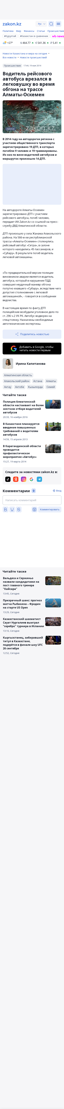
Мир (18, 31)
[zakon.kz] (12, 23)
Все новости (9, 57)
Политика (8, 31)
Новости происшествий (33, 57)
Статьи (41, 31)
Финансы (29, 31)
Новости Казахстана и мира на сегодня (25, 53)
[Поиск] (51, 24)
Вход (58, 490)
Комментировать (49, 509)
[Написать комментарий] (32, 500)
